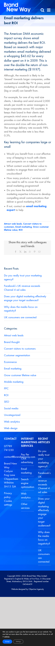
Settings (18, 641)
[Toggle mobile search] (42, 10)
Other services (25, 506)
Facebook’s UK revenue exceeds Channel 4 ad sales (44, 483)
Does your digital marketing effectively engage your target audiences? (44, 512)
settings (6, 637)
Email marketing (23, 227)
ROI (21, 230)
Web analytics (12, 421)
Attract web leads (13, 224)
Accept (7, 641)
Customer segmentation (17, 355)
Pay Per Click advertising (27, 458)
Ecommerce (10, 362)
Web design (10, 428)
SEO (6, 401)
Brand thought (12, 342)
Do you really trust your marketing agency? (43, 459)
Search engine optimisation (27, 483)
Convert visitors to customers (20, 348)
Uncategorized (12, 415)
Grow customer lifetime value (20, 375)
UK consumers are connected (20, 317)
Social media (11, 408)
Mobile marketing (13, 381)
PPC (6, 388)
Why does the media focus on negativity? (44, 538)
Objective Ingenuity (36, 589)
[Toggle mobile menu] (49, 10)
